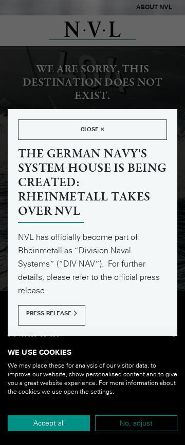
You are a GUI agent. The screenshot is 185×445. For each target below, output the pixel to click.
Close (91, 129)
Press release (49, 313)
